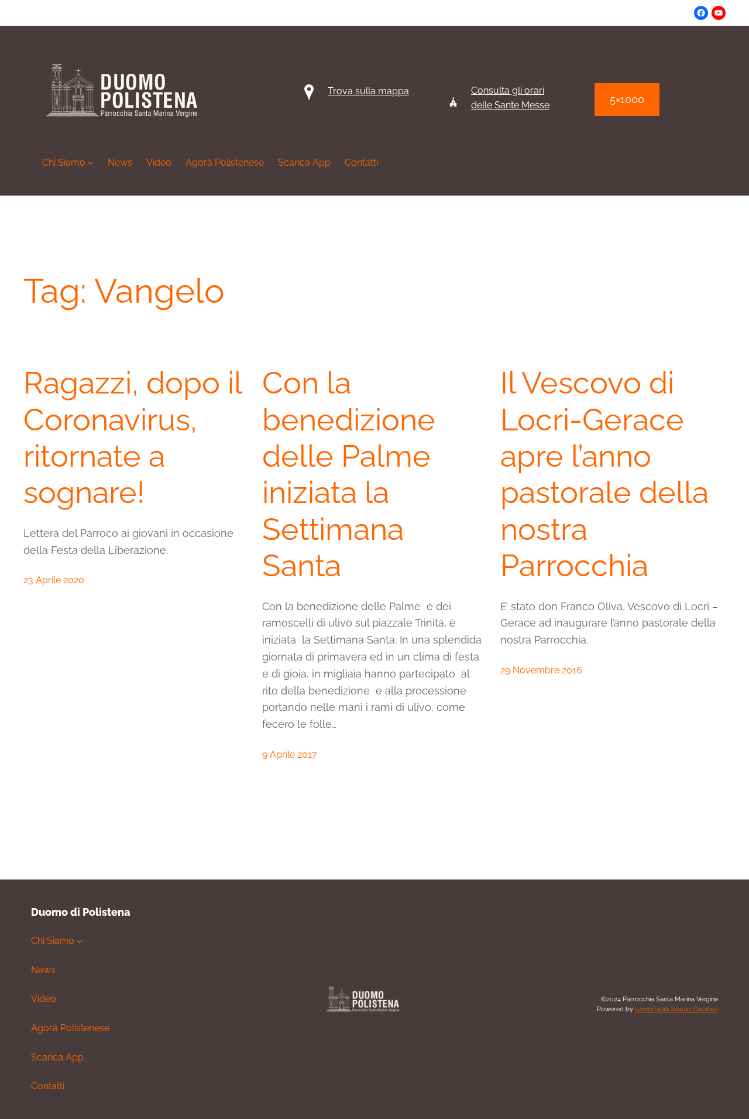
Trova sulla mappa (368, 91)
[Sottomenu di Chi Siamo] (80, 941)
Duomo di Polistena (80, 912)
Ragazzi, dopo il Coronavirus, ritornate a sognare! (132, 437)
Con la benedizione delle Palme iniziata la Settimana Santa (348, 474)
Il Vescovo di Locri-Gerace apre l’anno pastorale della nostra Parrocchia (604, 474)
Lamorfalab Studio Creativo (676, 1009)
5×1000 (627, 99)
